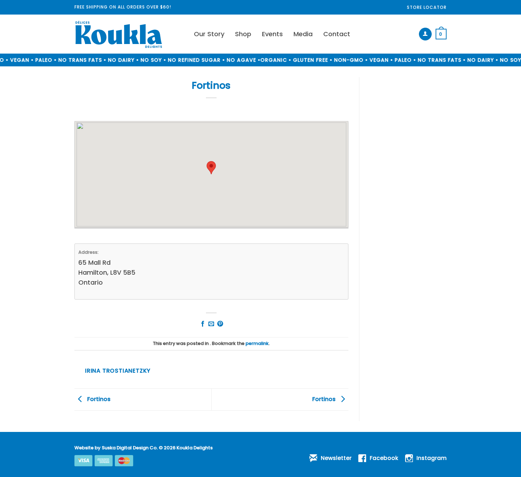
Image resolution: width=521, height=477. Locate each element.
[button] (425, 34)
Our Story (209, 33)
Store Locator (427, 7)
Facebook (384, 458)
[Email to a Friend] (211, 324)
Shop (243, 33)
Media (303, 33)
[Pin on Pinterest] (220, 324)
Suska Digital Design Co (129, 447)
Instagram (431, 458)
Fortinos (98, 399)
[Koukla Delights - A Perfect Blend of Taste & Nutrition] (128, 34)
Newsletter (336, 458)
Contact (336, 33)
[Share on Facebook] (203, 324)
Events (272, 33)
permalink (257, 343)
